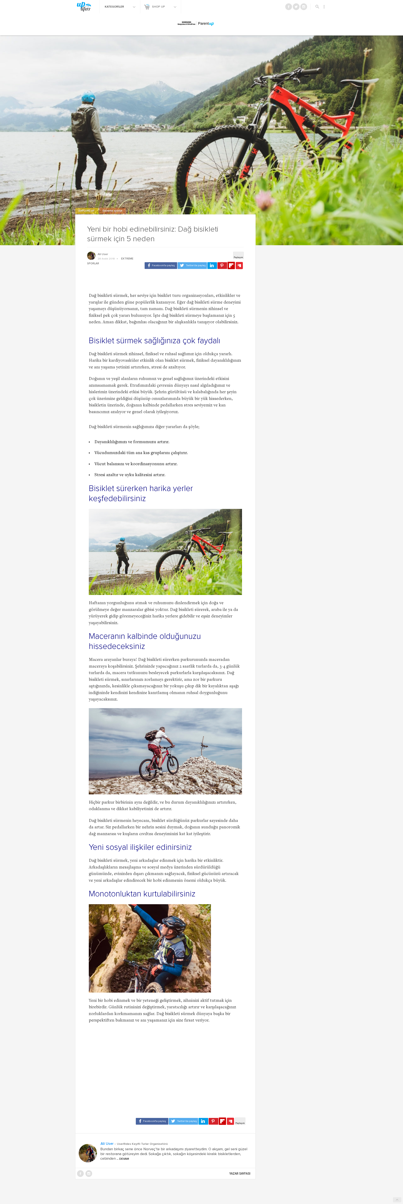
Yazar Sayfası (239, 1173)
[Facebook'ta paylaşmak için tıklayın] (161, 265)
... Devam (122, 1158)
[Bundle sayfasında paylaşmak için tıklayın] (239, 266)
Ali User (103, 254)
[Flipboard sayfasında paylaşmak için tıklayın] (231, 265)
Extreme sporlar (112, 211)
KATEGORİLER (115, 6)
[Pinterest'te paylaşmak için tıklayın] (222, 265)
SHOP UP (159, 6)
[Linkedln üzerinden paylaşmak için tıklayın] (212, 265)
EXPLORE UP (87, 211)
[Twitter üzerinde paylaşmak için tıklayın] (192, 265)
